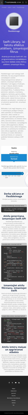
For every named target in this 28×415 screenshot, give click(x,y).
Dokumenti (13, 391)
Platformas (14, 153)
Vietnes (14, 402)
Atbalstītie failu (14, 158)
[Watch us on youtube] (16, 383)
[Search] (26, 2)
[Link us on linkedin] (19, 383)
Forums (14, 395)
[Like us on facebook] (9, 383)
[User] (22, 2)
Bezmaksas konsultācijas (13, 398)
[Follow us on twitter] (13, 383)
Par (13, 405)
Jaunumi (13, 393)
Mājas (13, 388)
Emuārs (14, 400)
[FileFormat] (10, 2)
